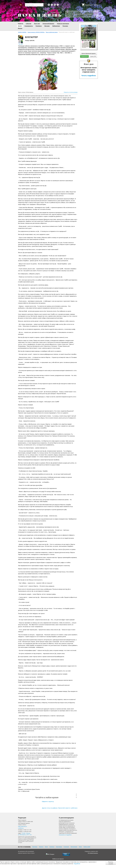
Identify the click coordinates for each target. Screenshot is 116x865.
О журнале (66, 846)
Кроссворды (59, 846)
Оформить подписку (48, 801)
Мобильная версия (58, 859)
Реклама (65, 26)
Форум (20, 28)
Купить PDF (93, 56)
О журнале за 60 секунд (81, 14)
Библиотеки (56, 26)
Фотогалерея (74, 846)
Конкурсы (52, 846)
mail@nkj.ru (21, 828)
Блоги (46, 846)
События (28, 23)
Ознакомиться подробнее (65, 835)
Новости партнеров (63, 23)
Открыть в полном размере (71, 92)
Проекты (41, 846)
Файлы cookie (87, 846)
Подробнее (77, 863)
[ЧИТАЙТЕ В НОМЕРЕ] (88, 20)
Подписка (39, 26)
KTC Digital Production (93, 853)
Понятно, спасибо (110, 862)
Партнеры (34, 846)
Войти (96, 5)
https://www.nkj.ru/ (22, 826)
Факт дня (37, 23)
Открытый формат (48, 23)
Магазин (47, 26)
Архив (20, 26)
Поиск (80, 846)
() (89, 5)
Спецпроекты (28, 26)
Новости (20, 23)
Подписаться (84, 56)
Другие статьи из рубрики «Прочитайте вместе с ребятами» (60, 808)
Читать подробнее (88, 75)
